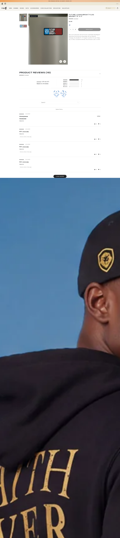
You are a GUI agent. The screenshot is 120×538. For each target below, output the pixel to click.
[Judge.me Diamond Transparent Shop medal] (63, 93)
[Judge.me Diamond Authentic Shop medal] (56, 93)
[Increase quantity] (75, 29)
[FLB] (3, 4)
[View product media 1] (23, 17)
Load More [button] (60, 176)
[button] (71, 19)
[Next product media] (64, 61)
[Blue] (69, 25)
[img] (21, 114)
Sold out (89, 29)
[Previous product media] (60, 61)
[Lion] (5, 4)
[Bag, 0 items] (117, 8)
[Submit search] (106, 8)
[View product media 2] (23, 26)
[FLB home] (4, 8)
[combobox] (111, 8)
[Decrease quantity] (70, 29)
